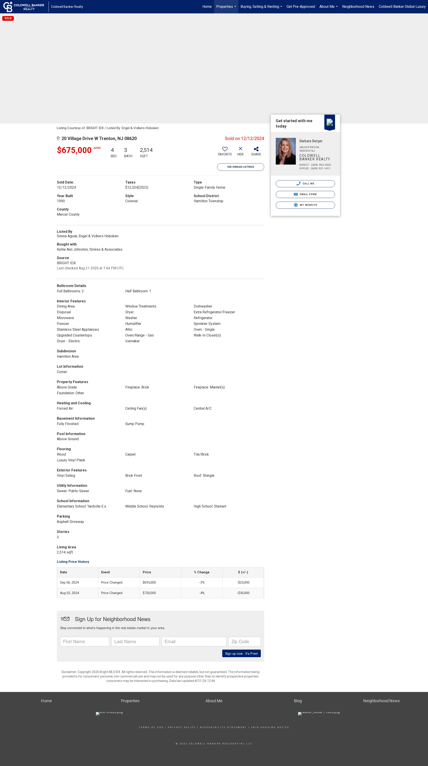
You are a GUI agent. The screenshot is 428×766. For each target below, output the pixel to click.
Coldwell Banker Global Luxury (402, 6)
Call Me (308, 183)
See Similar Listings (240, 166)
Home (207, 6)
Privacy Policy (182, 727)
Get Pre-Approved (301, 6)
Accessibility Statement (223, 727)
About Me (329, 8)
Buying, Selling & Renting (262, 8)
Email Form (308, 194)
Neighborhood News (358, 6)
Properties (226, 8)
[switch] (225, 153)
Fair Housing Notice (270, 727)
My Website (308, 205)
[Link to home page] (26, 6)
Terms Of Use (151, 727)
